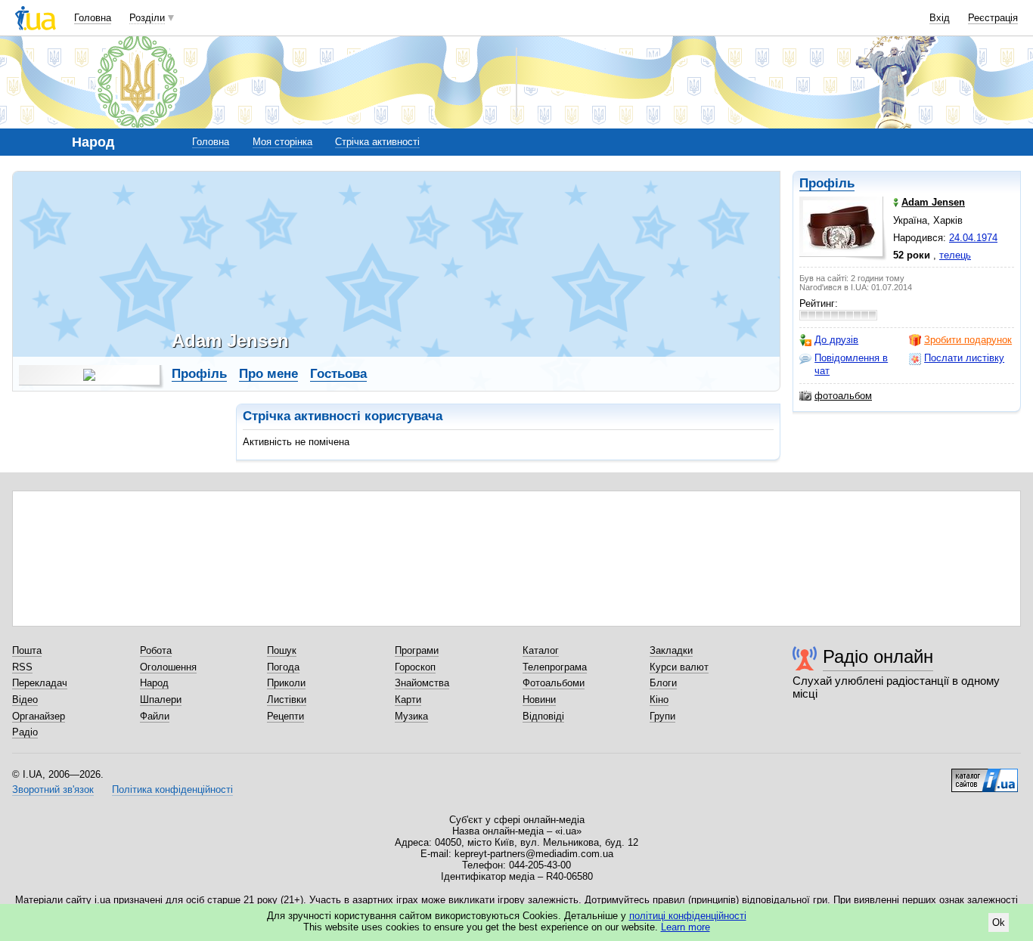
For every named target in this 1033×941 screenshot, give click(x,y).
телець (955, 255)
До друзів (836, 339)
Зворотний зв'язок (53, 789)
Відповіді (543, 716)
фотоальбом (843, 395)
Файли (154, 716)
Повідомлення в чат (851, 364)
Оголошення (168, 667)
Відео (25, 699)
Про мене (268, 374)
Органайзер (38, 716)
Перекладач (39, 683)
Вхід (939, 17)
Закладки (671, 650)
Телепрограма (555, 667)
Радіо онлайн (878, 656)
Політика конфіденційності (172, 789)
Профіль (827, 183)
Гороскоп (415, 667)
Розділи (147, 17)
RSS (22, 667)
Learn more (685, 927)
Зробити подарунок (968, 339)
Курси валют (679, 667)
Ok (998, 922)
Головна (92, 17)
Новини (539, 699)
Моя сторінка (282, 141)
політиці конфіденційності (687, 915)
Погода (283, 667)
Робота (156, 650)
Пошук (281, 650)
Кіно (659, 699)
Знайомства (422, 683)
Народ (154, 683)
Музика (411, 716)
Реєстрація (993, 17)
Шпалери (160, 699)
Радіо (25, 732)
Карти (408, 699)
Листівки (286, 699)
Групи (662, 716)
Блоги (663, 683)
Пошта (27, 650)
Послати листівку (964, 358)
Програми (417, 650)
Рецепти (285, 716)
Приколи (286, 683)
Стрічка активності (377, 141)
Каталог (541, 650)
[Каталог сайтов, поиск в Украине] (984, 775)
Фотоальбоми (554, 683)
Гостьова (338, 374)
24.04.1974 (973, 237)
